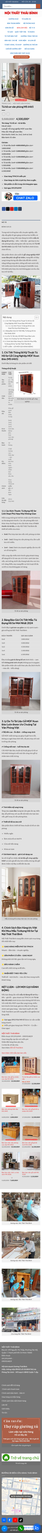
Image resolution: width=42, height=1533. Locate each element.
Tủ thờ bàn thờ (11, 36)
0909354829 (7, 1361)
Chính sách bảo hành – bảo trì (13, 1393)
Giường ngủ (13, 19)
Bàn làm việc (22, 28)
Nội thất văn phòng (21, 103)
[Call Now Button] (21, 1528)
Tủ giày (10, 32)
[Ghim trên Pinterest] (12, 209)
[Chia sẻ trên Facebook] (4, 209)
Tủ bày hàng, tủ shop (13, 45)
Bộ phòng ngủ (29, 23)
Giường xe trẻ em (30, 45)
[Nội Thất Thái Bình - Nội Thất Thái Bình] (21, 12)
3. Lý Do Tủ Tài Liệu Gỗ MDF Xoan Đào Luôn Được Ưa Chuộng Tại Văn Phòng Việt (19, 337)
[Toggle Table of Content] (35, 317)
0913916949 (7, 1358)
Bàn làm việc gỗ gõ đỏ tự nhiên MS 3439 (30, 1110)
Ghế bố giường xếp (13, 49)
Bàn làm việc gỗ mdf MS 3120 (30, 1173)
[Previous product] (8, 114)
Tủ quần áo (26, 19)
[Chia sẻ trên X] (8, 209)
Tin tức (4, 1412)
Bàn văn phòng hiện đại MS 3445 (10, 1110)
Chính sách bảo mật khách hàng (14, 1401)
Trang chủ (6, 103)
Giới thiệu (6, 1409)
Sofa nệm (22, 40)
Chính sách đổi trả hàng (11, 1385)
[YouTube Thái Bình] (15, 1520)
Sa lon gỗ (32, 40)
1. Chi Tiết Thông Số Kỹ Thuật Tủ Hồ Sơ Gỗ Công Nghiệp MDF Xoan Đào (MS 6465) (19, 322)
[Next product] (3, 114)
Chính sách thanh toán (10, 1389)
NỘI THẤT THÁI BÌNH (11, 2)
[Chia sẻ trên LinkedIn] (16, 209)
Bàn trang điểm (13, 23)
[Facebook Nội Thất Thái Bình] (9, 1520)
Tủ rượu (31, 32)
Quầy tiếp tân (20, 32)
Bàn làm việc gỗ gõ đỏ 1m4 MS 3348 (29, 1144)
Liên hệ (4, 1405)
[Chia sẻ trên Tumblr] (20, 209)
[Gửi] (38, 6)
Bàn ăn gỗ (9, 28)
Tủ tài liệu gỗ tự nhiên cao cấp (31, 1078)
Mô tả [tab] (4, 222)
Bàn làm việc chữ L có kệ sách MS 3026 (10, 1173)
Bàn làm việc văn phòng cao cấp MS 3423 (10, 1144)
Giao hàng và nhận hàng (11, 1397)
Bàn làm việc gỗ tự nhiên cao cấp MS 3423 (10, 1078)
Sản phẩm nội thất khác (20, 53)
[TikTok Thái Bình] (20, 1520)
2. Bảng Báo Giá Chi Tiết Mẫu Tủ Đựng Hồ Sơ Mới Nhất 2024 (20, 332)
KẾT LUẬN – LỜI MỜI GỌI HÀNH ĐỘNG (18, 346)
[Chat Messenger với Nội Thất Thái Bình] (4, 1528)
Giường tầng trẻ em (29, 36)
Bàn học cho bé (11, 40)
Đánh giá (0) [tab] (6, 227)
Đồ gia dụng (29, 49)
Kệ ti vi (32, 28)
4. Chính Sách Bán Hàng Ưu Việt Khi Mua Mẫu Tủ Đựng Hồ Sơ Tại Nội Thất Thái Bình (20, 342)
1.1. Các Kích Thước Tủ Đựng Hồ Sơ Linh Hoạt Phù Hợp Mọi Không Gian (21, 327)
